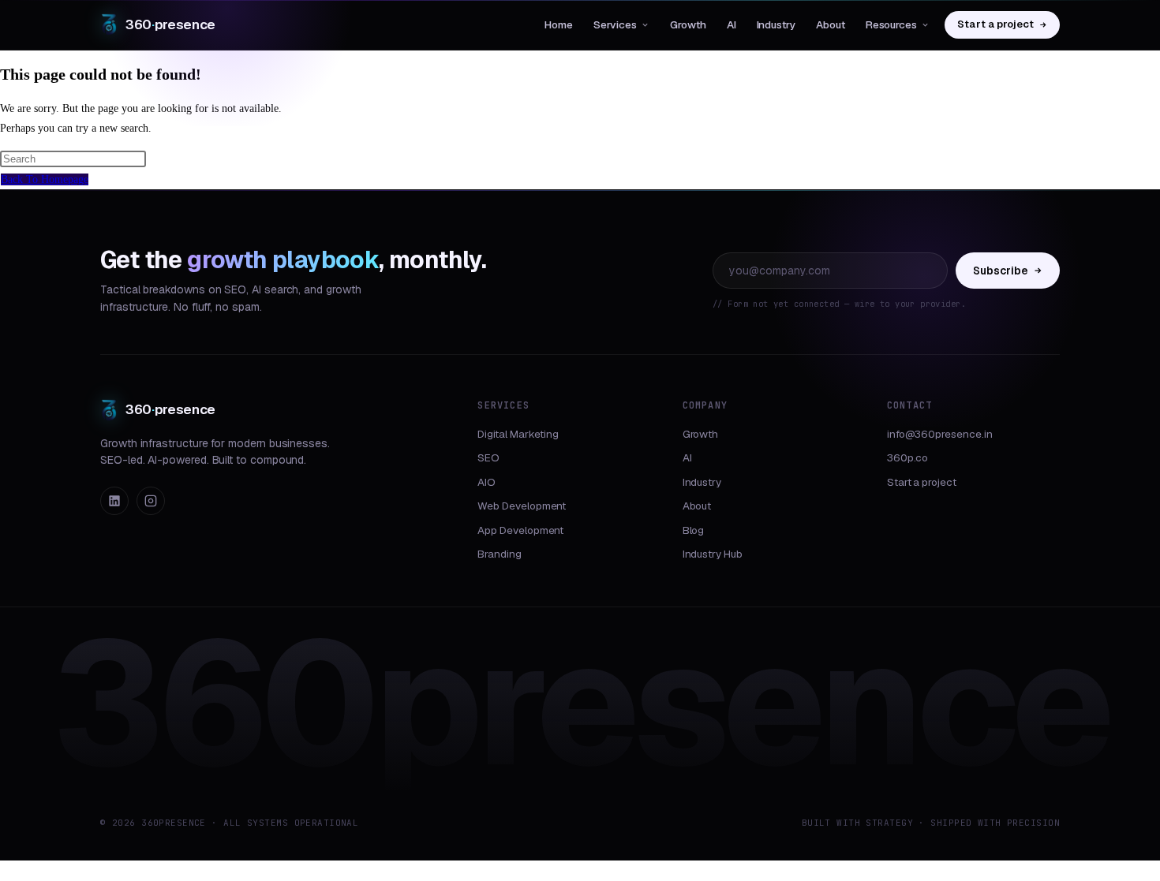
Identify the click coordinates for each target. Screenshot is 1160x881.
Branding (499, 554)
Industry (776, 24)
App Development (520, 530)
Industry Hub (713, 554)
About (830, 24)
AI (731, 24)
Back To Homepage (44, 179)
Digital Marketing (518, 434)
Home (558, 24)
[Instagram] (151, 501)
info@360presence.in (940, 434)
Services (615, 24)
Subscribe (1000, 270)
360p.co (908, 457)
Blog (694, 530)
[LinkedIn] (114, 501)
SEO (488, 457)
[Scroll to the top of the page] (4, 870)
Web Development (521, 505)
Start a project (995, 24)
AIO (486, 482)
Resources (891, 24)
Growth (688, 24)
